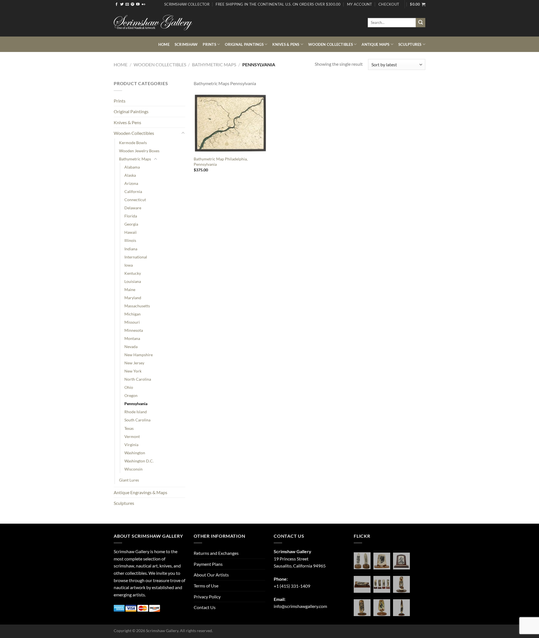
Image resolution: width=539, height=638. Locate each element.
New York (132, 371)
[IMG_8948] (401, 561)
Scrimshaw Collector (186, 4)
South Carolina (137, 419)
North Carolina (137, 379)
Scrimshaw (186, 44)
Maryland (132, 297)
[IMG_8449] (362, 584)
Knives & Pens (285, 44)
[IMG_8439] (401, 584)
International (135, 257)
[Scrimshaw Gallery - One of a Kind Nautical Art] (153, 22)
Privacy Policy (207, 596)
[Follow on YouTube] (138, 4)
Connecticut (135, 199)
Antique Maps (375, 44)
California (133, 191)
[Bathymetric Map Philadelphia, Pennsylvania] (230, 123)
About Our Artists (211, 574)
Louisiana (132, 281)
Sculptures (410, 44)
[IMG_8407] (362, 608)
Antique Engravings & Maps (140, 492)
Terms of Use (206, 585)
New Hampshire (138, 354)
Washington (134, 452)
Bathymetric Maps (214, 64)
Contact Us (205, 607)
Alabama (132, 167)
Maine (129, 289)
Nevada (131, 346)
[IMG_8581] (381, 584)
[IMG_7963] (362, 561)
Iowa (128, 265)
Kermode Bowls (133, 142)
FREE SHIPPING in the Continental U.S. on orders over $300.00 (278, 4)
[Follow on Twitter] (122, 4)
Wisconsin (133, 469)
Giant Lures (129, 480)
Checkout (388, 4)
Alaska (130, 175)
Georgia (131, 224)
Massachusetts (137, 305)
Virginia (131, 444)
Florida (130, 216)
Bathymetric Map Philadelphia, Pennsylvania (221, 161)
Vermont (132, 436)
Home (164, 44)
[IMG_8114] (401, 608)
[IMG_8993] (381, 561)
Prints (209, 44)
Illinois (130, 240)
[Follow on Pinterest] (132, 4)
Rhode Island (135, 411)
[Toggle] (183, 133)
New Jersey (134, 362)
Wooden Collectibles (330, 44)
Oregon (131, 395)
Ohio (128, 387)
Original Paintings (244, 44)
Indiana (130, 248)
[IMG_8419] (381, 608)
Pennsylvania (135, 403)
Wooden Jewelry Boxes (139, 150)
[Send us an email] (127, 4)
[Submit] (420, 23)
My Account (359, 4)
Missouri (132, 322)
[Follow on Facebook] (116, 4)
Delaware (132, 207)
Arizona (131, 183)
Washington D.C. (139, 460)
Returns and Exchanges (216, 553)
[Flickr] (143, 4)
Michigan (132, 314)
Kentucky (132, 273)
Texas (129, 428)
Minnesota (133, 330)
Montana (132, 338)
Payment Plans (208, 564)
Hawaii (130, 232)
